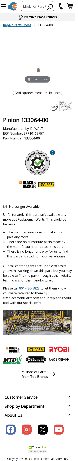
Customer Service (21, 397)
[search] (50, 7)
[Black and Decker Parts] (13, 350)
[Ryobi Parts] (59, 350)
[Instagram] (27, 430)
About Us (13, 415)
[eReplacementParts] (12, 6)
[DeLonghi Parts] (36, 360)
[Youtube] (59, 430)
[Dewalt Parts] (36, 350)
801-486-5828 (29, 288)
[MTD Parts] (13, 360)
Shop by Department (24, 406)
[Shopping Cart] (69, 6)
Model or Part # (35, 6)
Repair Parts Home (17, 25)
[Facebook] (11, 430)
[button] (3, 6)
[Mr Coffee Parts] (59, 360)
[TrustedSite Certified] (38, 449)
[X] (43, 430)
